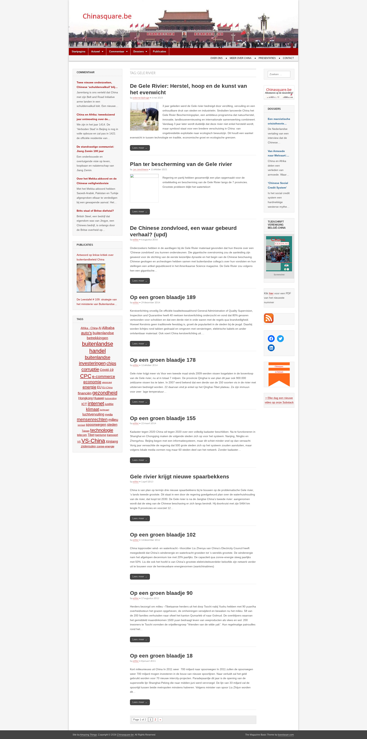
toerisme (100, 435)
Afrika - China (89, 328)
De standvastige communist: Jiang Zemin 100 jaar (95, 149)
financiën (85, 393)
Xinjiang (112, 441)
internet (96, 403)
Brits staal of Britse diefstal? (95, 210)
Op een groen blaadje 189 (163, 297)
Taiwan (85, 430)
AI (99, 328)
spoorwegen (96, 425)
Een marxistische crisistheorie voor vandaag (279, 121)
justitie (109, 404)
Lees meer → (139, 147)
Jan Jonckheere (140, 169)
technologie (101, 430)
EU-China (107, 387)
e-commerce (103, 376)
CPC (85, 376)
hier (271, 293)
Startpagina (78, 51)
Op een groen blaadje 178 (163, 360)
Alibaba (108, 328)
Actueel (95, 51)
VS (79, 441)
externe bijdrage (141, 97)
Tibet (91, 435)
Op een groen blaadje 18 (161, 656)
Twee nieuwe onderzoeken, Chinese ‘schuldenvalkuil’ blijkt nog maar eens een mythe (97, 85)
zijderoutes (88, 446)
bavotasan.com (286, 734)
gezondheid (104, 392)
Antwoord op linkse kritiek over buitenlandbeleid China (95, 257)
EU (99, 387)
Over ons (216, 58)
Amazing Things (88, 734)
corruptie (90, 369)
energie (89, 387)
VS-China (93, 440)
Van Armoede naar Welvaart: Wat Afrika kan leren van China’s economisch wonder (277, 154)
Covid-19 (107, 370)
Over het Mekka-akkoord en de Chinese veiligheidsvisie (97, 181)
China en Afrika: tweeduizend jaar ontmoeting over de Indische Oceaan (96, 117)
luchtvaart (104, 410)
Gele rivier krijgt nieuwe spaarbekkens (179, 477)
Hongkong (85, 398)
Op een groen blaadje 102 (163, 535)
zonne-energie (105, 446)
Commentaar (116, 51)
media (109, 414)
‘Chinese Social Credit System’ (278, 185)
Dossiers (138, 51)
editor (136, 239)
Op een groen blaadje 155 (163, 418)
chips (111, 363)
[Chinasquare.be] (183, 24)
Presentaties (267, 58)
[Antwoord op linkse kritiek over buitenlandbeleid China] (91, 278)
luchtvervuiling (93, 414)
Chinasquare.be (125, 734)
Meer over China (240, 58)
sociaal (81, 425)
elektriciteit (107, 382)
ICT (84, 404)
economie (92, 382)
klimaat (92, 409)
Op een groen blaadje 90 (161, 593)
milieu (113, 420)
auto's (86, 333)
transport (112, 435)
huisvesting (111, 398)
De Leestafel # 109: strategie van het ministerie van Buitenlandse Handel (97, 302)
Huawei (98, 398)
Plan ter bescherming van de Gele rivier (181, 164)
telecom (82, 435)
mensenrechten (92, 419)
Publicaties (159, 51)
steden (112, 425)
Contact (288, 58)
